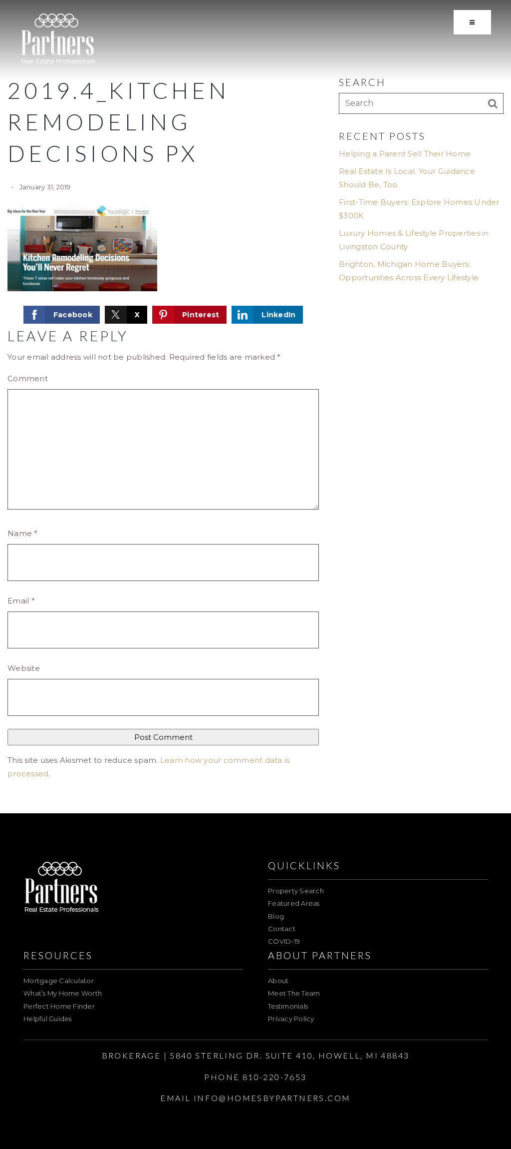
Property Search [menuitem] (296, 891)
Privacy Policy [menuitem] (291, 1019)
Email (21, 600)
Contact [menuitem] (281, 929)
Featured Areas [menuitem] (294, 903)
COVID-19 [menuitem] (284, 941)
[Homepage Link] (58, 39)
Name (22, 533)
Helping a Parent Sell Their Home (405, 153)
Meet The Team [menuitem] (294, 993)
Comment (27, 378)
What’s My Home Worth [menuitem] (62, 993)
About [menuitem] (278, 981)
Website (23, 668)
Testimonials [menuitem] (288, 1006)
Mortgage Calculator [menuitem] (58, 981)
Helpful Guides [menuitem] (47, 1019)
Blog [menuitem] (276, 916)
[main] (255, 406)
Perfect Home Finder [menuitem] (59, 1006)
